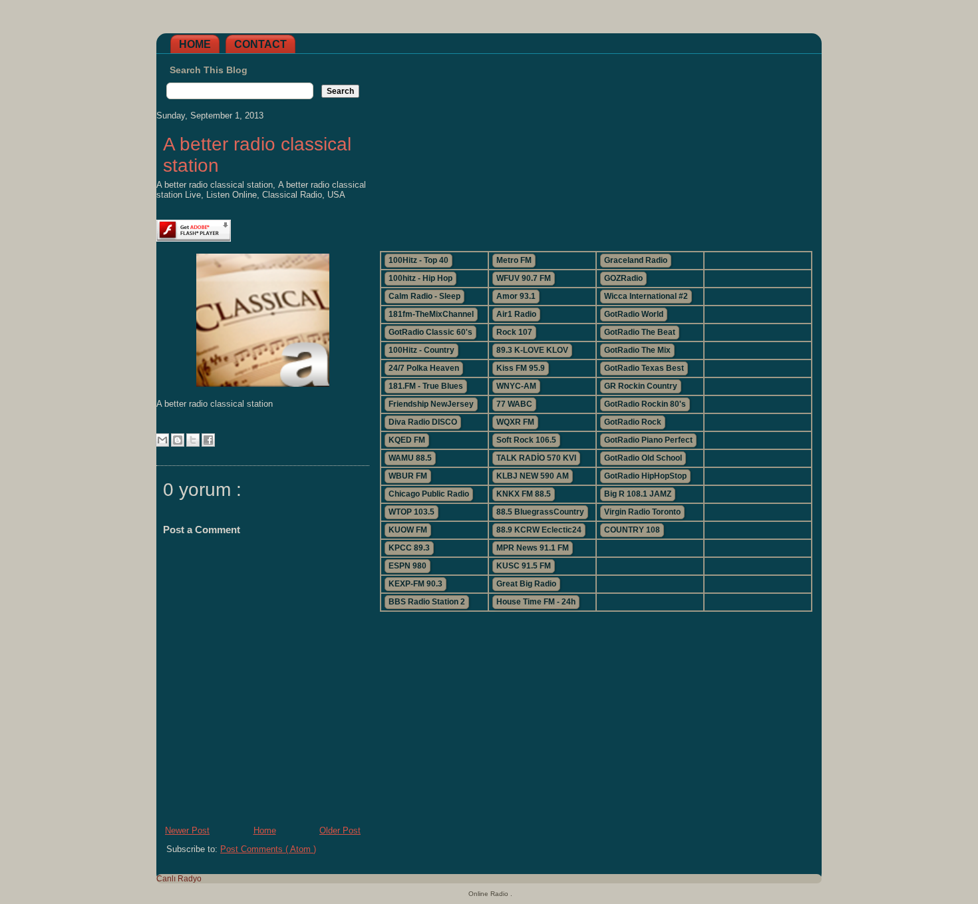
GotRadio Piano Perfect (648, 440)
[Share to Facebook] (208, 440)
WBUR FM (408, 476)
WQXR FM (515, 422)
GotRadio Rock (632, 422)
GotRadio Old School (643, 458)
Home (195, 44)
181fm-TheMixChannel (431, 314)
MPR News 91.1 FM (532, 548)
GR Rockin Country (640, 386)
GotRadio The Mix (637, 350)
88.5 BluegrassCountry (540, 512)
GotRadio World (633, 314)
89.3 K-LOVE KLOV (532, 350)
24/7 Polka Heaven (424, 368)
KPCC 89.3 (409, 548)
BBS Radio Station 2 (427, 601)
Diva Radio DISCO (423, 422)
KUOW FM (408, 530)
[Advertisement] (595, 147)
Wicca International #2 (646, 296)
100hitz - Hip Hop (420, 278)
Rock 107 (514, 332)
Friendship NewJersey (431, 404)
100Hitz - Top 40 (418, 260)
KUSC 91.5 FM (523, 565)
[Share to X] (193, 440)
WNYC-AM (516, 386)
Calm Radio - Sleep (424, 296)
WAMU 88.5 (410, 458)
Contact (260, 44)
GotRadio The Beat (639, 332)
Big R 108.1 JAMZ (637, 494)
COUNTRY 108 (632, 530)
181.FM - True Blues (426, 386)
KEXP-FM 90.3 (415, 583)
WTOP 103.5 (411, 512)
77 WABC (514, 404)
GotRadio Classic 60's (430, 332)
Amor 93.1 (516, 296)
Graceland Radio (635, 260)
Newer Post (187, 830)
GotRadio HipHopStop (645, 476)
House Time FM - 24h (535, 601)
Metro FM (514, 260)
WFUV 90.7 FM (523, 278)
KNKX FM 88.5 (523, 494)
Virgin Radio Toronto (642, 512)
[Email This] (162, 440)
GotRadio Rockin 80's (645, 404)
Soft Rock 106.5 (526, 440)
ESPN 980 (407, 565)
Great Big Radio (526, 583)
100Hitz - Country (421, 350)
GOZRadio (623, 278)
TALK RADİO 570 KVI (536, 458)
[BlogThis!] (177, 440)
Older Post (340, 830)
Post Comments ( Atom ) (268, 849)
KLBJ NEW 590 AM (532, 476)
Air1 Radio (516, 314)
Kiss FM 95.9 (520, 368)
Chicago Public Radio (429, 494)
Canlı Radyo (179, 878)
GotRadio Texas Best (644, 368)
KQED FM (407, 440)
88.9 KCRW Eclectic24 (538, 530)
